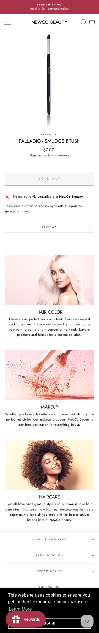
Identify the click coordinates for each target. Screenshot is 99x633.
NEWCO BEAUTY (49, 571)
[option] (49, 7)
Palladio (49, 134)
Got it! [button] (49, 623)
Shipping (35, 155)
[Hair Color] (49, 280)
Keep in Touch (49, 555)
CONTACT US (49, 586)
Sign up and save (49, 539)
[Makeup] (49, 375)
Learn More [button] (20, 609)
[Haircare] (49, 465)
